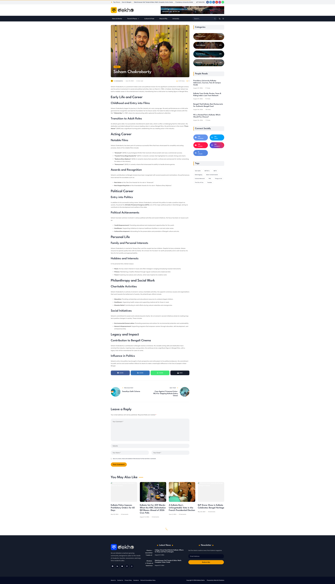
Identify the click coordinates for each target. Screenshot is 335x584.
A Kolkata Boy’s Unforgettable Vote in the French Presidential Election (182, 507)
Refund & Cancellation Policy (147, 580)
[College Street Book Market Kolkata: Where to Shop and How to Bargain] (149, 553)
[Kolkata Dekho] (122, 10)
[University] (208, 62)
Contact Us (120, 580)
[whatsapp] (223, 2)
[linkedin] (213, 2)
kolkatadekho (119, 81)
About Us (113, 580)
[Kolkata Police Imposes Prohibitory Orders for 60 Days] (124, 492)
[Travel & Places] (208, 54)
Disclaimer (136, 580)
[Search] (215, 19)
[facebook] (207, 2)
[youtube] (216, 2)
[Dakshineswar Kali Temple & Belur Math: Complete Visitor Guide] (149, 564)
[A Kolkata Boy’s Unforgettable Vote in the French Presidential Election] (182, 492)
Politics (117, 67)
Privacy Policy (128, 580)
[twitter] (210, 2)
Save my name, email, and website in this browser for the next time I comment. (134, 458)
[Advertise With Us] (192, 10)
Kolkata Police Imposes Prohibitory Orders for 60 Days (123, 507)
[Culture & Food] (208, 36)
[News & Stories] (208, 45)
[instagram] (219, 2)
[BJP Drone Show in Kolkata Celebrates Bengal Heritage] (211, 492)
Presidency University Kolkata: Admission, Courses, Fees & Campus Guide (207, 83)
